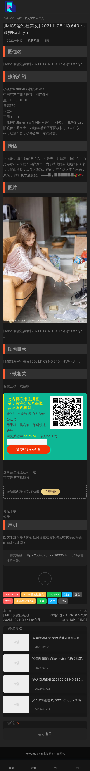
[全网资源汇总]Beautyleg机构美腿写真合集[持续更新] (57, 659)
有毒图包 (59, 753)
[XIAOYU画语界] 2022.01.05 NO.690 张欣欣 (58, 700)
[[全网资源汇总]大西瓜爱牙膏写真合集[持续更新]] (16, 642)
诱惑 (52, 600)
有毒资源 (46, 753)
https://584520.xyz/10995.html (48, 555)
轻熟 (63, 600)
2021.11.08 (11, 594)
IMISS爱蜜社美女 (34, 594)
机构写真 (33, 40)
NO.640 (54, 594)
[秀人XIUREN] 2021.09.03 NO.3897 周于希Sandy (57, 680)
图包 (77, 594)
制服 (66, 594)
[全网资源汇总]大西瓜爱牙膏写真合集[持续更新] (57, 638)
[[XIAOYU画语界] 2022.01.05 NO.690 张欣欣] (16, 704)
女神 (8, 600)
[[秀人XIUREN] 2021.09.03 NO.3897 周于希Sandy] (16, 684)
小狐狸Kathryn (25, 600)
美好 (41, 600)
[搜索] (72, 6)
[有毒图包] (9, 6)
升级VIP (50, 492)
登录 (48, 734)
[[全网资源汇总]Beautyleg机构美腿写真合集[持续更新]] (16, 663)
